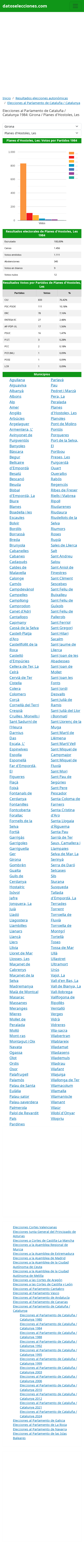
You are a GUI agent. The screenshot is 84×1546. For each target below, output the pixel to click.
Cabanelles (19, 550)
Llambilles (18, 925)
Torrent (57, 908)
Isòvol (14, 892)
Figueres (17, 776)
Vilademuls (60, 1057)
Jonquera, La (20, 903)
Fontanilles (18, 804)
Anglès (15, 412)
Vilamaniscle (61, 1096)
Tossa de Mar (62, 947)
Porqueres (60, 434)
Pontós (57, 429)
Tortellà (57, 936)
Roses (56, 533)
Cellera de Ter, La (24, 666)
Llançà (15, 936)
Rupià (56, 539)
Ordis (14, 1063)
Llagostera (18, 920)
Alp (12, 401)
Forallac (16, 815)
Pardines (17, 1124)
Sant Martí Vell (63, 743)
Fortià (14, 831)
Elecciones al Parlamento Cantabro (38, 1288)
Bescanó (16, 478)
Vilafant (57, 1068)
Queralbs (59, 473)
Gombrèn (17, 864)
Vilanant (58, 1101)
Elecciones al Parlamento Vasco (36, 1293)
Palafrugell (18, 1074)
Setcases (58, 870)
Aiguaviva (17, 385)
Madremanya (21, 986)
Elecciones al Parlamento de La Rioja (40, 1424)
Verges (57, 1013)
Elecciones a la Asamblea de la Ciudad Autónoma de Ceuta (41, 1264)
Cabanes (17, 556)
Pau (54, 385)
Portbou (58, 451)
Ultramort (59, 964)
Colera (15, 688)
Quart (56, 467)
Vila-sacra (59, 1030)
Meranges (18, 1008)
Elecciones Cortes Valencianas (35, 1227)
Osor (13, 1068)
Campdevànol (21, 589)
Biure (14, 500)
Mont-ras (17, 1035)
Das (12, 737)
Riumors (58, 528)
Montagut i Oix (22, 1041)
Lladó (14, 914)
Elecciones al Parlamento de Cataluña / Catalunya (43, 103)
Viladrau (58, 1063)
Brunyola (17, 545)
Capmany (17, 622)
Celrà (14, 671)
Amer (14, 407)
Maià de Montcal (23, 991)
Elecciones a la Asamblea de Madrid (39, 1258)
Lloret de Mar (21, 953)
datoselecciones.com (25, 6)
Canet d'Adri (20, 611)
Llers (13, 941)
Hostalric (17, 886)
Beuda (15, 484)
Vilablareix (60, 1041)
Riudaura (59, 512)
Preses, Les (60, 456)
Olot (13, 1057)
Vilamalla (58, 1090)
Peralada (58, 401)
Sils (53, 875)
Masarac (16, 997)
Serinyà (57, 859)
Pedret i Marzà (63, 390)
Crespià (16, 710)
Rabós (56, 478)
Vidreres (58, 1024)
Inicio (7, 98)
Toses (56, 941)
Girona (15, 859)
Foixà (14, 787)
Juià (12, 908)
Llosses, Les (19, 958)
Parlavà (57, 379)
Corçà (14, 699)
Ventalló (58, 1008)
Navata (15, 1046)
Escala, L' (17, 743)
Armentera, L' (21, 429)
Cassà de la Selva (24, 627)
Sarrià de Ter (62, 837)
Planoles (58, 418)
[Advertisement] (42, 54)
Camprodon (19, 605)
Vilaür (56, 1107)
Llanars (15, 931)
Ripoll (55, 500)
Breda (14, 539)
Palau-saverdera (23, 1101)
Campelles (18, 594)
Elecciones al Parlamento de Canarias (40, 1302)
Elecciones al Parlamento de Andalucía (41, 1297)
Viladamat (59, 1046)
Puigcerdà (59, 462)
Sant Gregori (62, 627)
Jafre (13, 897)
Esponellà (17, 760)
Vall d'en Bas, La (64, 980)
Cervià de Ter (20, 677)
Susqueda (59, 886)
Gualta (15, 870)
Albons (15, 396)
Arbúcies (17, 418)
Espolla (15, 754)
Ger (12, 853)
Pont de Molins (63, 423)
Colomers (17, 693)
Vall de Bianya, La (66, 986)
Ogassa (15, 1052)
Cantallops (18, 616)
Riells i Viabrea (63, 495)
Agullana (17, 379)
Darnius (16, 732)
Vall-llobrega (62, 991)
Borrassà (17, 533)
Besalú (15, 473)
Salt (54, 550)
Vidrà (55, 1019)
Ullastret (58, 958)
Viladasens (60, 1052)
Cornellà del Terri (24, 704)
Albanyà (16, 390)
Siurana (57, 881)
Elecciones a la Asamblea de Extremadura (43, 1253)
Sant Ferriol (60, 622)
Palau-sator (19, 1096)
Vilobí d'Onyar (63, 1112)
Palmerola (18, 1107)
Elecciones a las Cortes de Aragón (37, 1280)
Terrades (58, 903)
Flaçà (13, 782)
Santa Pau (59, 831)
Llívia (13, 947)
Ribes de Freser (64, 490)
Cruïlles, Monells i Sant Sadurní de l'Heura (24, 721)
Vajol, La (58, 975)
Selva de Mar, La (65, 853)
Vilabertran (60, 1035)
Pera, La (58, 396)
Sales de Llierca (64, 545)
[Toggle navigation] (75, 6)
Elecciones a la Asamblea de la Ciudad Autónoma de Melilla (41, 1273)
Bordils (15, 528)
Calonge (16, 578)
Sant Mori (59, 771)
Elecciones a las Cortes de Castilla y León (43, 1284)
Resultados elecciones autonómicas (42, 98)
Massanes (18, 1002)
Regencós (59, 484)
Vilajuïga (58, 1074)
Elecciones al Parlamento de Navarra (40, 1429)
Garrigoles (18, 842)
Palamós (16, 1079)
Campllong (18, 600)
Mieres (15, 1013)
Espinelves (18, 749)
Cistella (15, 682)
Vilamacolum (62, 1085)
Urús (55, 969)
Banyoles (17, 445)
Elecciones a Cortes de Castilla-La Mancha (43, 1240)
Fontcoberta (20, 809)
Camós (15, 583)
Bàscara (16, 451)
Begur (14, 456)
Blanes (15, 506)
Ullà (54, 953)
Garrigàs (16, 837)
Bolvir (14, 523)
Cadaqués (18, 561)
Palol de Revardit (24, 1112)
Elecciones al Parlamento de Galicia (39, 1420)
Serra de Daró (63, 864)
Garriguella (19, 848)
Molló (14, 1030)
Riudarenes (61, 506)
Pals (12, 1118)
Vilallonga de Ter (65, 1079)
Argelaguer (19, 423)
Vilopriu (57, 1118)
